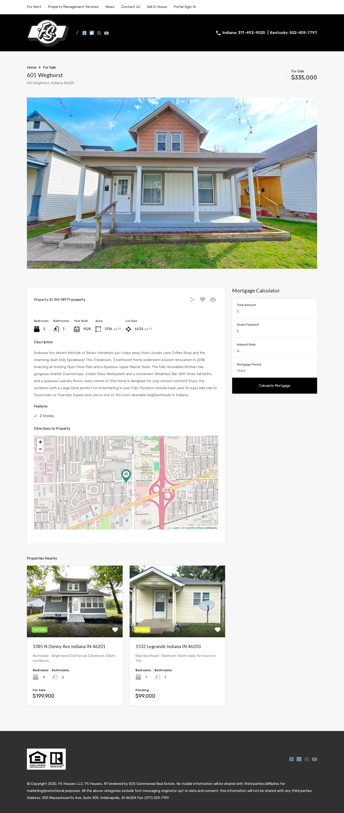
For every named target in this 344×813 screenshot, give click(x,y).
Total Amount (246, 305)
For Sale (49, 67)
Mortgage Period (249, 364)
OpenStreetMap (194, 528)
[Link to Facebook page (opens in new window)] (84, 33)
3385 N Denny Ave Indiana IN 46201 (69, 646)
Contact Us (130, 7)
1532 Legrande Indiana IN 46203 (168, 646)
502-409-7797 (303, 32)
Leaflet (176, 528)
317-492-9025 (251, 32)
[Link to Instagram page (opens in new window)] (99, 33)
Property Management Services (73, 7)
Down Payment (248, 324)
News (110, 7)
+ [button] (40, 442)
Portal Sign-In (185, 7)
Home (32, 67)
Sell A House (157, 7)
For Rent (34, 7)
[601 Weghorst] (126, 476)
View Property (74, 623)
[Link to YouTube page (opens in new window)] (106, 33)
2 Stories (47, 416)
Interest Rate (246, 344)
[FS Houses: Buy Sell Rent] (48, 44)
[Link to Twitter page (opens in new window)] (92, 33)
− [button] (40, 449)
